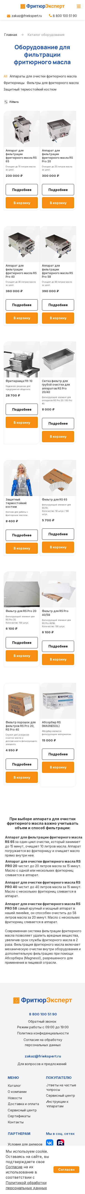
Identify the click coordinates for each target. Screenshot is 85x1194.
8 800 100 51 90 (65, 16)
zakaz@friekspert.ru (27, 16)
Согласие (14, 1167)
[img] (42, 6)
